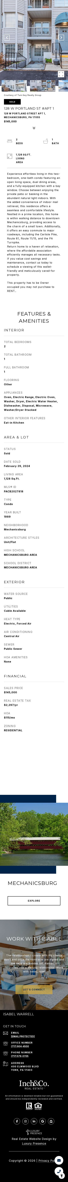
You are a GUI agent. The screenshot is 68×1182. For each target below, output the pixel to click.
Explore (34, 900)
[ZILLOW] (51, 1121)
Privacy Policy (48, 1160)
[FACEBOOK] (17, 1121)
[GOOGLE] (42, 1121)
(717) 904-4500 (20, 1046)
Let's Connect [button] (34, 989)
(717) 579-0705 (19, 1056)
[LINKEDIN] (34, 1121)
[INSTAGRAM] (25, 1121)
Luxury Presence (34, 1143)
